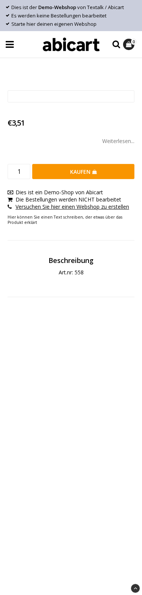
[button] (129, 44)
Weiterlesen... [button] (118, 141)
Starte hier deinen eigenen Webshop (54, 23)
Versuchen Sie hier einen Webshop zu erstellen (72, 206)
